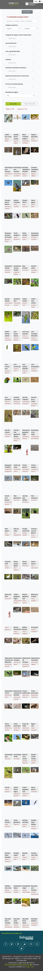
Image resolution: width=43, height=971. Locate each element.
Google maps (29, 967)
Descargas (26, 12)
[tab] (10, 109)
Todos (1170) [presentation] (10, 109)
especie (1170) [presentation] (22, 109)
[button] (20, 38)
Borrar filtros (29, 104)
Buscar (12, 104)
